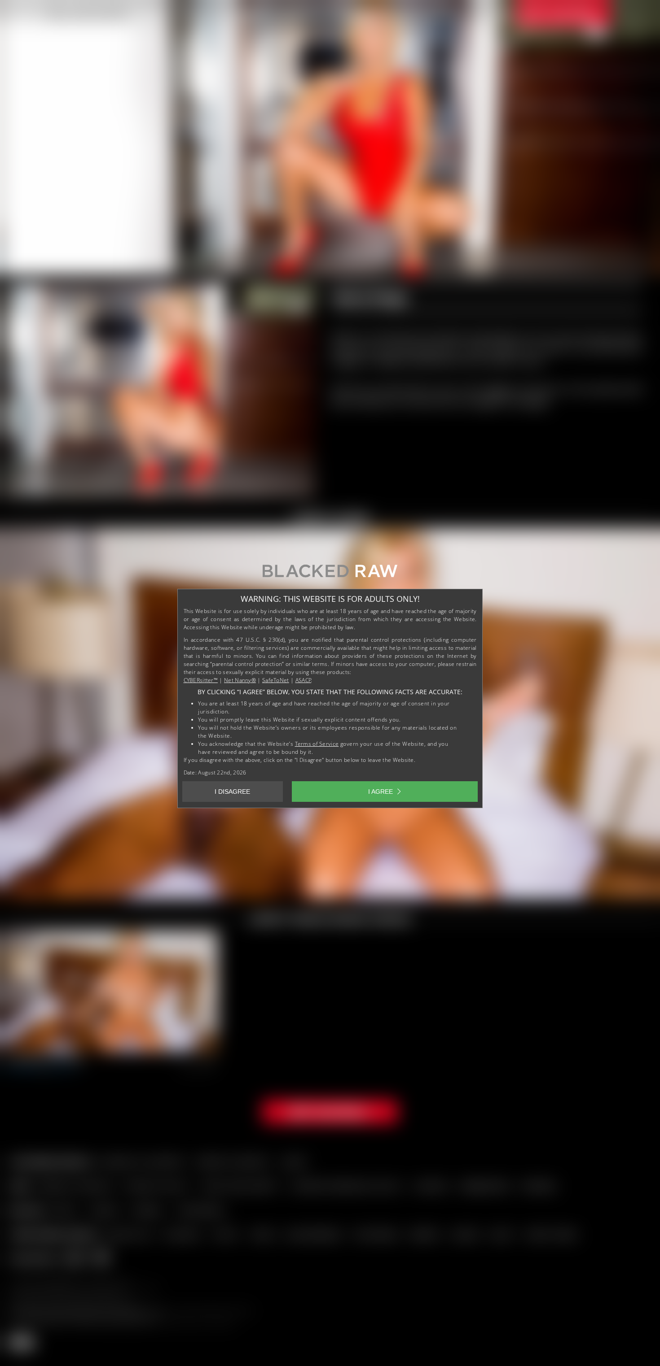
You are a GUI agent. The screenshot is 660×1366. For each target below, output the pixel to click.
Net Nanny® (240, 680)
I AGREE (380, 791)
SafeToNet (275, 680)
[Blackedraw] (330, 574)
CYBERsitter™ (201, 680)
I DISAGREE (232, 791)
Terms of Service (317, 744)
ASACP (303, 680)
